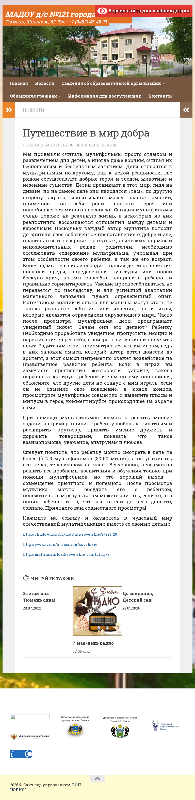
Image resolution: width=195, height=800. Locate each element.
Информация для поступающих (104, 96)
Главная (19, 83)
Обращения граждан (33, 96)
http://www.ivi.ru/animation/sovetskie (60, 544)
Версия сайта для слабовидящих (148, 10)
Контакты (160, 96)
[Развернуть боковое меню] (9, 110)
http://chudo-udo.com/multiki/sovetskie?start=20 (70, 534)
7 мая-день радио (93, 643)
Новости (44, 83)
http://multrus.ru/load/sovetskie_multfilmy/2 (66, 554)
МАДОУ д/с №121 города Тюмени (67, 14)
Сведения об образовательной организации (111, 83)
